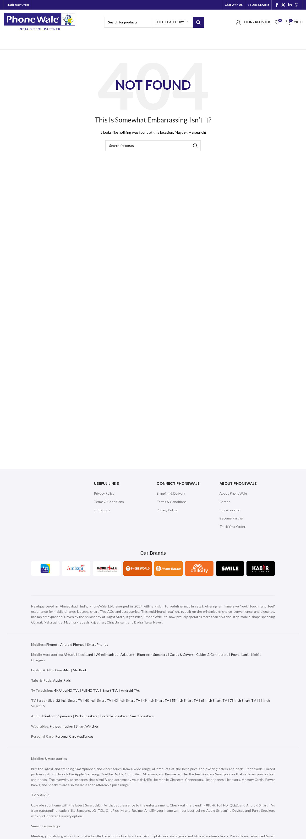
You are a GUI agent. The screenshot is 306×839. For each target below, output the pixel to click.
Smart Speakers (142, 716)
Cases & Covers (182, 654)
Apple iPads (62, 680)
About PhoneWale (233, 493)
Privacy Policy (104, 493)
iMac (66, 670)
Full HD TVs (90, 690)
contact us (102, 510)
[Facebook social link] (277, 4)
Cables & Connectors (212, 654)
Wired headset (107, 654)
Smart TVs (110, 690)
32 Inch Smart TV (69, 700)
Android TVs (130, 690)
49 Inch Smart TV (156, 700)
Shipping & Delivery (171, 493)
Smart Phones (97, 644)
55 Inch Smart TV (185, 700)
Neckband (85, 654)
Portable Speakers (114, 716)
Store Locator (229, 510)
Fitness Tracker (61, 726)
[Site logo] (40, 22)
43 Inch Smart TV (127, 700)
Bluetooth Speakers (152, 654)
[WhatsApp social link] (296, 4)
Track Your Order (232, 526)
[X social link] (283, 4)
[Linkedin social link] (290, 4)
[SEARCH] (198, 22)
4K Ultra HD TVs (66, 690)
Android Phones (72, 644)
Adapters (127, 654)
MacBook (80, 670)
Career (224, 502)
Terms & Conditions (109, 502)
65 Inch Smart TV (214, 700)
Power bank (240, 654)
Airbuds (69, 654)
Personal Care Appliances (74, 736)
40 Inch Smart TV (98, 700)
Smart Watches (87, 726)
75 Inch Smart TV (243, 700)
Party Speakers (86, 716)
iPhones (51, 644)
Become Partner (231, 518)
